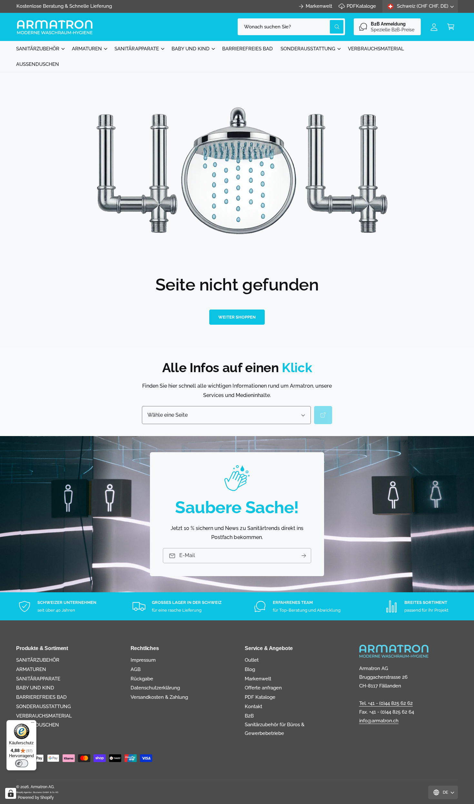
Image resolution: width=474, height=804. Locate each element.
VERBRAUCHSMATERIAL (44, 716)
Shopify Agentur (24, 792)
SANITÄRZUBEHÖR (37, 49)
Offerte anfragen (263, 688)
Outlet (252, 660)
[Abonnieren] (304, 555)
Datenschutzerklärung (155, 688)
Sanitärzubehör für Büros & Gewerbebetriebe (274, 729)
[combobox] (291, 26)
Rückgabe (142, 679)
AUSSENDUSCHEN (37, 725)
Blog (250, 669)
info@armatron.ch (379, 721)
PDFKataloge (361, 6)
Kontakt (253, 706)
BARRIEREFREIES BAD (41, 697)
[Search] (323, 415)
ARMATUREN (87, 49)
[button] (450, 26)
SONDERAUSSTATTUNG (308, 49)
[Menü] (32, 724)
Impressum (143, 660)
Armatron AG (42, 787)
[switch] (21, 763)
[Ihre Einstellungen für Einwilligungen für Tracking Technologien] (10, 793)
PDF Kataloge (260, 697)
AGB (136, 669)
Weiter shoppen (236, 317)
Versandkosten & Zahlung (159, 697)
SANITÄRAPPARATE (136, 49)
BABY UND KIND (191, 49)
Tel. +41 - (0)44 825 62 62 (386, 703)
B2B (249, 716)
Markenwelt (319, 6)
